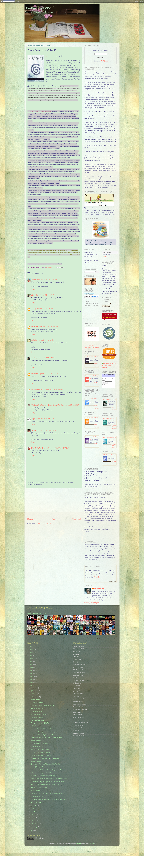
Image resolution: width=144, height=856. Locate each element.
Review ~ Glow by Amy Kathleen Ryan (43, 732)
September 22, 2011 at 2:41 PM (48, 326)
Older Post (76, 519)
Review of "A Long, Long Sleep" (41, 773)
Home (54, 519)
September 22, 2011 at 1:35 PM (43, 308)
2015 (31, 673)
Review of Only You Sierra (39, 787)
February (35, 824)
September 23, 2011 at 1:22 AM (48, 373)
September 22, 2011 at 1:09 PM (45, 295)
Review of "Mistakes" (37, 720)
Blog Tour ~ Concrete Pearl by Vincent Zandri (45, 784)
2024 (32, 646)
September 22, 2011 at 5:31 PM (44, 340)
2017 (31, 667)
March (34, 821)
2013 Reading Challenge (109, 437)
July (33, 809)
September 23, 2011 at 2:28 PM (70, 405)
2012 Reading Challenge (109, 418)
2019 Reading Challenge (91, 356)
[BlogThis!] (59, 267)
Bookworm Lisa (99, 588)
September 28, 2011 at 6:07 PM (46, 419)
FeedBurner (104, 61)
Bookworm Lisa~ (37, 8)
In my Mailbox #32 (37, 796)
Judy (33, 340)
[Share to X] (60, 267)
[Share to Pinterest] (63, 267)
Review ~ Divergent (37, 702)
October (34, 694)
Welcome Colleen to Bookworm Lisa (42, 705)
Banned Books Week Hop (39, 714)
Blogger (92, 843)
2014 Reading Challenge (109, 454)
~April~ (34, 419)
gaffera (78, 843)
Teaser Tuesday (36, 700)
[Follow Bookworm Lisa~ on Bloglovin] (89, 294)
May (33, 815)
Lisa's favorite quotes (93, 566)
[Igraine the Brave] (62, 630)
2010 (32, 830)
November (35, 691)
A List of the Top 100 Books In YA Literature (45, 758)
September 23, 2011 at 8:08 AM (53, 389)
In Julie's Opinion (37, 389)
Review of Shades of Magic (39, 743)
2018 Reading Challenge (91, 376)
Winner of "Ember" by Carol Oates (42, 735)
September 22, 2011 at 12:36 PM (47, 279)
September (35, 697)
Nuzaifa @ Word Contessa (40, 448)
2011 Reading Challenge (109, 399)
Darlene (34, 430)
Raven (48, 56)
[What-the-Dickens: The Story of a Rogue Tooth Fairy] (62, 635)
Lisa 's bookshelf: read (36, 613)
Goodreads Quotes (112, 581)
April (33, 818)
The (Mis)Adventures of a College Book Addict (46, 405)
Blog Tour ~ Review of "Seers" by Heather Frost (46, 764)
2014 (31, 676)
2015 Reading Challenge (91, 437)
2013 (31, 679)
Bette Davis (98, 577)
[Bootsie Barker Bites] (81, 620)
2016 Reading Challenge (91, 417)
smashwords (59, 264)
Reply (33, 289)
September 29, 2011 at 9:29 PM (46, 430)
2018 (31, 664)
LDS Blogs (92, 345)
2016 (31, 670)
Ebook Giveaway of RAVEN (40, 723)
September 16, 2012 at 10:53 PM (58, 448)
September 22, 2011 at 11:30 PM (46, 358)
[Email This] (57, 267)
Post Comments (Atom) (43, 524)
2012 (31, 682)
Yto (32, 308)
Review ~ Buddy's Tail (38, 708)
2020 (32, 658)
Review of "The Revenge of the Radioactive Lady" (46, 738)
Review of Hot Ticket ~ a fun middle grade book (46, 770)
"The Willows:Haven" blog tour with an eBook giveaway (48, 779)
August (34, 806)
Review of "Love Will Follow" (40, 749)
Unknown (35, 326)
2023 (32, 649)
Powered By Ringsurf (92, 347)
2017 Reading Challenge (91, 398)
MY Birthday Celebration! (39, 726)
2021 (31, 655)
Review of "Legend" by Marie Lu (41, 755)
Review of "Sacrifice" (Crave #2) (41, 752)
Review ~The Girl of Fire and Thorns (42, 729)
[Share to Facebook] (62, 267)
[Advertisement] (54, 503)
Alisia (33, 295)
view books (97, 366)
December (35, 688)
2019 (31, 661)
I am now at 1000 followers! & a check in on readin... (48, 793)
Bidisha (34, 279)
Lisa (91, 359)
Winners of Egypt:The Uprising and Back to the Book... (48, 781)
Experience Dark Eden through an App (43, 776)
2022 (32, 652)
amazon (53, 264)
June (33, 812)
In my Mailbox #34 (37, 746)
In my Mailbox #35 (37, 711)
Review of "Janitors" (37, 717)
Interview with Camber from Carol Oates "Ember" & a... (48, 799)
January (35, 827)
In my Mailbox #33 (37, 767)
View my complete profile (92, 603)
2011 (31, 685)
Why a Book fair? (36, 802)
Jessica (34, 358)
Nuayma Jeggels (31, 250)
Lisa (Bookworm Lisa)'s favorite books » (105, 638)
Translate (108, 257)
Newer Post (32, 519)
